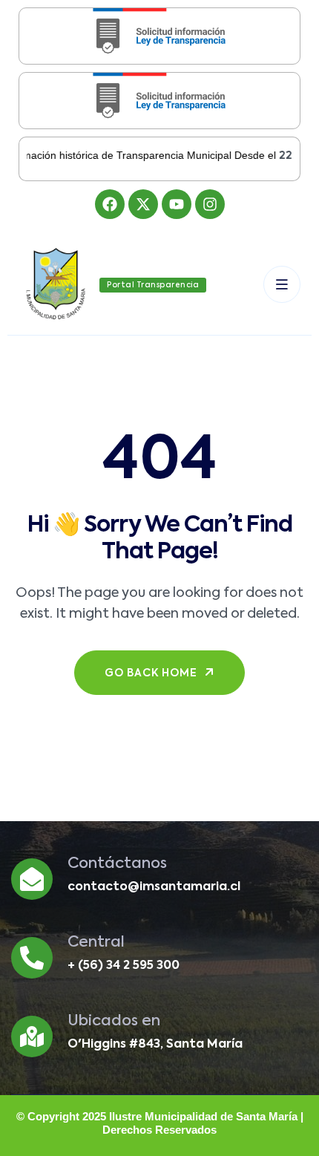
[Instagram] (210, 204)
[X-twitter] (143, 204)
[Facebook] (110, 204)
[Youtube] (176, 204)
